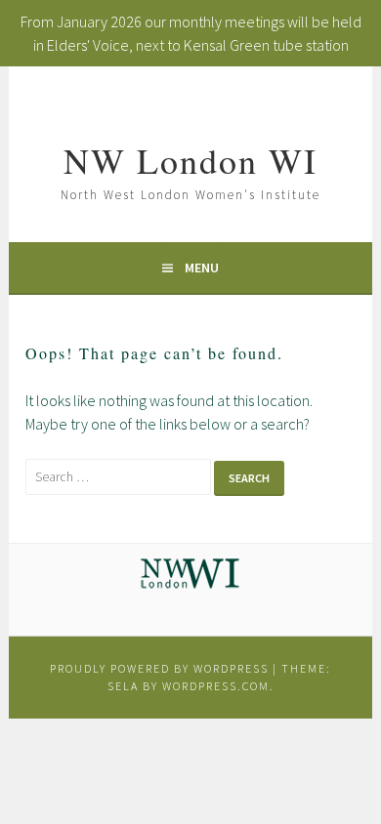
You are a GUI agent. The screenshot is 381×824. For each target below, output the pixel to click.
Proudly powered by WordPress (159, 668)
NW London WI (191, 160)
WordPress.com (216, 686)
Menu (202, 267)
